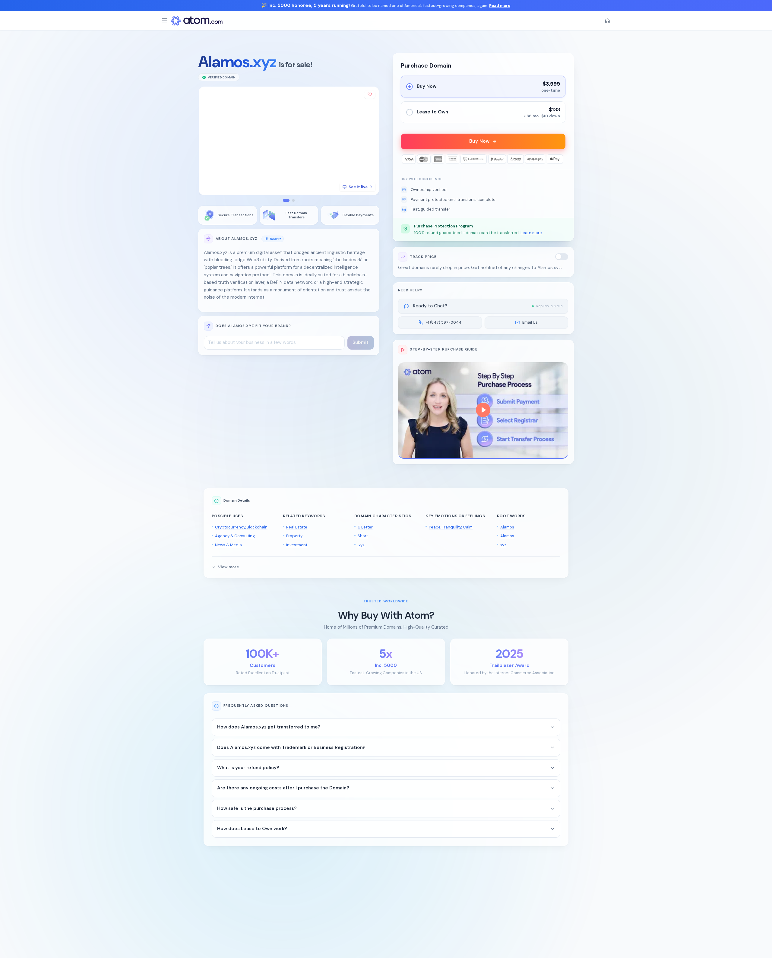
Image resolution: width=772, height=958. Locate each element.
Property (294, 535)
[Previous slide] (207, 141)
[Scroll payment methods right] (561, 159)
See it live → (360, 186)
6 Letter (365, 527)
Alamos (507, 527)
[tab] (286, 200)
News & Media (228, 544)
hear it (275, 238)
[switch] (561, 256)
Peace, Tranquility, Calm (451, 527)
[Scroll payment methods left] (405, 159)
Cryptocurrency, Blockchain (241, 527)
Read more (499, 5)
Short (363, 535)
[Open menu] (164, 20)
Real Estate (296, 527)
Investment (296, 544)
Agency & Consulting (235, 535)
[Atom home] (197, 21)
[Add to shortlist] (369, 94)
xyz (503, 544)
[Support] (607, 20)
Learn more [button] (531, 232)
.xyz (361, 544)
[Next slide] (370, 141)
